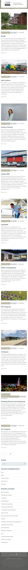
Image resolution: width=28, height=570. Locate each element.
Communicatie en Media (6, 495)
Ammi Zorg (3, 484)
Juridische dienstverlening (7, 524)
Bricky (3, 36)
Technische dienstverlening (7, 536)
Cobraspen (4, 352)
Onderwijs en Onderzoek (6, 530)
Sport (2, 533)
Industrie (3, 518)
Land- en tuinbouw (5, 527)
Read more (4, 52)
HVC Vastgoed (6, 307)
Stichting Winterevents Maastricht (13, 401)
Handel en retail (4, 512)
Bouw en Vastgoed (6, 32)
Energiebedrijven (5, 501)
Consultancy (3, 498)
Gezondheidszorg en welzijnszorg (8, 509)
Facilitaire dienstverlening (7, 504)
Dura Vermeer (5, 80)
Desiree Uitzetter (7, 127)
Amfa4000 (4, 224)
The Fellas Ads (4, 481)
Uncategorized (4, 542)
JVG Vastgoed (5, 429)
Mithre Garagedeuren (8, 268)
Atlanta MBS (5, 174)
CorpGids (8, 558)
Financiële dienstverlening (7, 507)
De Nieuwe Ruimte (5, 478)
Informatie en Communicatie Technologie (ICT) (11, 521)
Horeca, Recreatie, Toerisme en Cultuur (10, 396)
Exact (2, 472)
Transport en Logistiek (6, 539)
